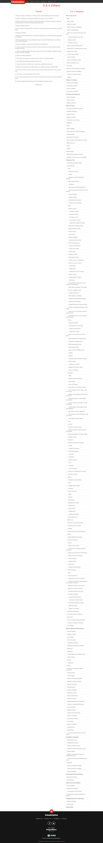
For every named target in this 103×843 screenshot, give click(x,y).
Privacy (64, 818)
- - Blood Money (69, 520)
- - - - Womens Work (70, 508)
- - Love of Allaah (70, 637)
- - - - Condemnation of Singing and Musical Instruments (75, 549)
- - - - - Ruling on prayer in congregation (75, 260)
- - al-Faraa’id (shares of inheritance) (74, 614)
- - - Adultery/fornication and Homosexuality (75, 531)
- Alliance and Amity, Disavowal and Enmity (75, 68)
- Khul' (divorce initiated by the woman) (74, 108)
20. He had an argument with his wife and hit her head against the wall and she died (33, 81)
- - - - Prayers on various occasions (74, 263)
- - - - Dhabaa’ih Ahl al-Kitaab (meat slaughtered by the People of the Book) (76, 582)
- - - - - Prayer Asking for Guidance (73, 277)
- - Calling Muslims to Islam (72, 742)
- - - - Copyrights (69, 465)
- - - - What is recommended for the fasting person (75, 335)
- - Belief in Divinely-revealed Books (74, 27)
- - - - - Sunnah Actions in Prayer (73, 220)
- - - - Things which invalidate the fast (74, 341)
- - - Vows (68, 421)
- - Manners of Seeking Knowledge (73, 765)
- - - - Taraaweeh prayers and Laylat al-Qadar (76, 358)
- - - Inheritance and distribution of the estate (76, 471)
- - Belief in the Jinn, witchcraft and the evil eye (76, 48)
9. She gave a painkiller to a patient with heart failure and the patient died (31, 44)
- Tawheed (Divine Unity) (71, 51)
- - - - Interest (69, 445)
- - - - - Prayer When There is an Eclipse (75, 271)
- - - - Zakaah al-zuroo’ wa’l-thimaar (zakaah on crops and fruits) (76, 312)
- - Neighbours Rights (71, 710)
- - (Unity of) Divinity (70, 57)
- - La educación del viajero (72, 718)
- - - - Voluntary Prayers (71, 274)
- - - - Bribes (68, 494)
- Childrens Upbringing (71, 801)
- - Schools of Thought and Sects (73, 74)
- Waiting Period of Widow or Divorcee (74, 154)
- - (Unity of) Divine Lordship (72, 54)
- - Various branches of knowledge (73, 768)
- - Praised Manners (70, 727)
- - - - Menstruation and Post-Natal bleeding (75, 187)
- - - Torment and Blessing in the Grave (74, 37)
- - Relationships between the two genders (75, 701)
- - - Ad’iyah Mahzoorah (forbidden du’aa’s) (75, 654)
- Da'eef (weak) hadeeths (71, 85)
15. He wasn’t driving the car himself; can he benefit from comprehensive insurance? (34, 64)
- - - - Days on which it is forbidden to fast (75, 350)
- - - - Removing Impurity (71, 194)
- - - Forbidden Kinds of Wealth (73, 485)
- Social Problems (70, 780)
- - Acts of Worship (70, 165)
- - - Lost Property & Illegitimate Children (75, 602)
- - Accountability (69, 625)
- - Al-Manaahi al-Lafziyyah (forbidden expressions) (74, 669)
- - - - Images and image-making (73, 567)
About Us (39, 818)
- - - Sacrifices (69, 424)
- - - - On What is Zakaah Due (72, 293)
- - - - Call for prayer (70, 234)
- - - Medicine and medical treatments (74, 588)
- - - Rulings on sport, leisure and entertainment (76, 552)
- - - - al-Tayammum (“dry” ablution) (74, 203)
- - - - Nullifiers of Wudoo (71, 197)
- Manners (68, 665)
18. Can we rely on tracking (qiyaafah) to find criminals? (27, 74)
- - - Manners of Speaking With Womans (75, 704)
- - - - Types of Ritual (70, 381)
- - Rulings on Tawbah (71, 634)
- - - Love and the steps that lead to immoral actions (76, 733)
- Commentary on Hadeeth (72, 91)
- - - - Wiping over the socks (72, 171)
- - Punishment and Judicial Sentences (74, 522)
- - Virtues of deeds (70, 657)
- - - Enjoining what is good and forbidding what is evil (76, 759)
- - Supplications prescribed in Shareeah (75, 645)
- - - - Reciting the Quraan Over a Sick (74, 591)
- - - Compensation (70, 500)
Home (27, 1)
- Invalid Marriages (70, 134)
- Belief (67, 18)
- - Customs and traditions (72, 540)
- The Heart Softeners (71, 631)
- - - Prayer (68, 205)
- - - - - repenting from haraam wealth (74, 600)
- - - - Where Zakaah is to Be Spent (74, 295)
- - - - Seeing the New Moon (72, 323)
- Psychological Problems (71, 777)
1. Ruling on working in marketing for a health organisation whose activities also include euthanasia (37, 15)
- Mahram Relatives (70, 128)
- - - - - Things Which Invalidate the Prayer (75, 223)
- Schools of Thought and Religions (74, 71)
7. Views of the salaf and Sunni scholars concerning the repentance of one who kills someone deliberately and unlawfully (38, 36)
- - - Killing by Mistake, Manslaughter (74, 537)
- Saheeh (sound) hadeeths (72, 82)
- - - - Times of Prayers (71, 231)
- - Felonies (68, 534)
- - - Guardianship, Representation (73, 480)
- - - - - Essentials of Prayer (72, 214)
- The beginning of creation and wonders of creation (75, 794)
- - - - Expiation (69, 355)
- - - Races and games (71, 570)
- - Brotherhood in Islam (71, 692)
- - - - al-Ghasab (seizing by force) (73, 597)
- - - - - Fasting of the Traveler (72, 331)
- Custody (68, 148)
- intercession (69, 65)
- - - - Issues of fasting (71, 361)
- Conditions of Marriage (71, 111)
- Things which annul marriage (73, 120)
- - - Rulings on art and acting (72, 545)
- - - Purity (68, 168)
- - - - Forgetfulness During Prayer (73, 240)
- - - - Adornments (70, 564)
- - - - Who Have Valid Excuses (73, 243)
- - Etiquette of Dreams (71, 698)
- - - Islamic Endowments (71, 517)
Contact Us (48, 818)
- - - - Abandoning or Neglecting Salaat (74, 225)
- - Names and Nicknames (72, 695)
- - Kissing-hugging (70, 675)
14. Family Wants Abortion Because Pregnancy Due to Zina (28, 61)
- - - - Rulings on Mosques (72, 237)
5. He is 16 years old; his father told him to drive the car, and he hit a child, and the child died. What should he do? (38, 29)
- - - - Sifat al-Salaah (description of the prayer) (76, 287)
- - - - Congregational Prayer (72, 257)
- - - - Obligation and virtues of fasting (74, 367)
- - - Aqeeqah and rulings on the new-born (75, 585)
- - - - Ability (68, 375)
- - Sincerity (68, 660)
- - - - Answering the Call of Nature (73, 200)
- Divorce (68, 145)
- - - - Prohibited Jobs (70, 511)
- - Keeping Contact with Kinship (73, 712)
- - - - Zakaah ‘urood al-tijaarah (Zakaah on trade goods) (77, 307)
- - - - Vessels (69, 174)
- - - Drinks (68, 572)
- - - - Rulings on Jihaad (71, 437)
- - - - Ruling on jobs (70, 505)
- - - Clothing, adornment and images (74, 555)
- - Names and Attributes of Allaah (73, 60)
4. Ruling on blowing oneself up (22, 25)
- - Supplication (69, 651)
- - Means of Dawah (70, 751)
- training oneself (70, 804)
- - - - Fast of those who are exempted (74, 325)
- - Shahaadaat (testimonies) (72, 611)
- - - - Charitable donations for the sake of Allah (76, 304)
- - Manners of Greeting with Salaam (74, 678)
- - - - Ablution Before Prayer (72, 181)
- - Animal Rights (69, 721)
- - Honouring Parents (71, 707)
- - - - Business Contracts (71, 459)
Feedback (57, 818)
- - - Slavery (68, 477)
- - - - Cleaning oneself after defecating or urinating (75, 177)
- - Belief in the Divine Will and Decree (74, 45)
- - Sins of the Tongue (71, 640)
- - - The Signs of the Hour (72, 42)
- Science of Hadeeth (70, 88)
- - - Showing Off (69, 662)
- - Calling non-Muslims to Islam (73, 745)
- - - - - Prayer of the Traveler (72, 248)
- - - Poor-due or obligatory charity (73, 290)
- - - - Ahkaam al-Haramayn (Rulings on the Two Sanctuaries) (76, 403)
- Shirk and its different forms (72, 62)
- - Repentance (69, 648)
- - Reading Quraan (70, 672)
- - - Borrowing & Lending (71, 474)
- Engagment (69, 123)
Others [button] (50, 1)
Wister (52, 831)
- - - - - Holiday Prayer (71, 268)
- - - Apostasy (69, 528)
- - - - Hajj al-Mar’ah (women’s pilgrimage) (75, 411)
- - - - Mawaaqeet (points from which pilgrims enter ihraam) (76, 399)
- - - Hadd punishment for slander (73, 525)
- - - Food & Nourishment (71, 575)
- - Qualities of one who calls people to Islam (76, 748)
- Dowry (68, 125)
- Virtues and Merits (70, 785)
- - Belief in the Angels (71, 24)
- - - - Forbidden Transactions (72, 448)
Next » (41, 84)
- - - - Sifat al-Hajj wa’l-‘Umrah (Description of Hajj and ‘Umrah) (77, 414)
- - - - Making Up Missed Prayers (73, 228)
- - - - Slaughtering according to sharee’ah (75, 578)
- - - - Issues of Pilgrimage (72, 384)
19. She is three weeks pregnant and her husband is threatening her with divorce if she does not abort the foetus (38, 77)
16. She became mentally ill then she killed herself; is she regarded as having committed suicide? (36, 67)
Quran (32, 1)
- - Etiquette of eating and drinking (73, 681)
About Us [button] (43, 1)
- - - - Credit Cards (70, 457)
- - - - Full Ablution (70, 184)
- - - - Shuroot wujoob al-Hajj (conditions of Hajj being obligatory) (76, 407)
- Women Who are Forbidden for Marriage (75, 131)
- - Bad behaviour (70, 730)
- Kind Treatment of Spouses (72, 137)
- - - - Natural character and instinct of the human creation (77, 190)
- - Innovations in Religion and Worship (74, 622)
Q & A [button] (37, 1)
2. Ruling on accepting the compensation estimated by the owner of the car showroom (34, 18)
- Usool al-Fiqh (69, 617)
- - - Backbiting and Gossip (72, 642)
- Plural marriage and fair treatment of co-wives (76, 140)
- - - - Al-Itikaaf (69, 352)
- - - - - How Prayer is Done (72, 217)
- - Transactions (69, 439)
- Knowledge (69, 762)
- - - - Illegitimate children (71, 605)
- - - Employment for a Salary (72, 502)
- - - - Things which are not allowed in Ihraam (76, 387)
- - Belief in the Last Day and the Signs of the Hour (76, 33)
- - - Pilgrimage (69, 373)
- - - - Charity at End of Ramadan (73, 301)
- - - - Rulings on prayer (71, 208)
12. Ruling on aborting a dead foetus (23, 55)
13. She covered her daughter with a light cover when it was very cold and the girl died (34, 58)
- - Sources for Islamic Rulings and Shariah (75, 620)
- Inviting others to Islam (71, 740)
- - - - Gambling (69, 488)
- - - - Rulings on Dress (71, 561)
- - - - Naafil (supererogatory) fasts (73, 344)
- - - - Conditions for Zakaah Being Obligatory (76, 298)
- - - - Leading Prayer (70, 251)
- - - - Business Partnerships (72, 451)
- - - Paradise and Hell (71, 40)
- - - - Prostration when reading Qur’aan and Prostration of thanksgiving (76, 283)
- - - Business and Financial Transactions (75, 442)
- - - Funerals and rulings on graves (74, 427)
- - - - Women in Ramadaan (72, 370)
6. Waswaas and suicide (20, 32)
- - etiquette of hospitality (71, 715)
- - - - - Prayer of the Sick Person (73, 245)
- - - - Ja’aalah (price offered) (72, 514)
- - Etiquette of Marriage (71, 690)
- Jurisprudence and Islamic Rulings (74, 163)
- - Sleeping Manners (70, 687)
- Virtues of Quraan (70, 100)
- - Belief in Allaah (70, 21)
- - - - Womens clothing (71, 558)
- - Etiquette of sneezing (71, 684)
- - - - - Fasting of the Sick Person (73, 328)
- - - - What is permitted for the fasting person (76, 338)
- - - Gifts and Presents (71, 491)
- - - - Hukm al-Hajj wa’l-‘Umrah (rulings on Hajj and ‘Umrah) (76, 390)
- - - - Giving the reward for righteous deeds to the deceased (76, 430)
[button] (55, 1)
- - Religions (68, 77)
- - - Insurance (69, 497)
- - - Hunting (68, 542)
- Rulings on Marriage (71, 117)
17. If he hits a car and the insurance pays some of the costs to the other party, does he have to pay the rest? (38, 70)
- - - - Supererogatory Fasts (72, 347)
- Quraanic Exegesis (70, 97)
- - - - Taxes (68, 462)
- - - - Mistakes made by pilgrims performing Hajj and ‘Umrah (76, 395)
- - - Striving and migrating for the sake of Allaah (76, 434)
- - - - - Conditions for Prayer (72, 211)
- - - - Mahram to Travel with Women (74, 378)
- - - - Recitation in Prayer (71, 254)
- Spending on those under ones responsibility (76, 157)
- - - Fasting (68, 320)
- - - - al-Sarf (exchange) (71, 468)
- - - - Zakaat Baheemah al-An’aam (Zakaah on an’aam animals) (76, 316)
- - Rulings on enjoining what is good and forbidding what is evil (75, 755)
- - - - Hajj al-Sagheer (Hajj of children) (74, 418)
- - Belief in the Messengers (72, 30)
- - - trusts (68, 482)
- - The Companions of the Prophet (74, 791)
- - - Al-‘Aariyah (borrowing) (72, 594)
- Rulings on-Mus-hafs (71, 103)
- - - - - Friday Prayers (71, 265)
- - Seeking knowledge (71, 771)
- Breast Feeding (70, 151)
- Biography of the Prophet (72, 788)
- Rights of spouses (70, 143)
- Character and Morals (71, 724)
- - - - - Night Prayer (70, 280)
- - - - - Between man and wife (72, 364)
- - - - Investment (70, 454)
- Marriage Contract (70, 114)
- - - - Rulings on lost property (72, 608)
